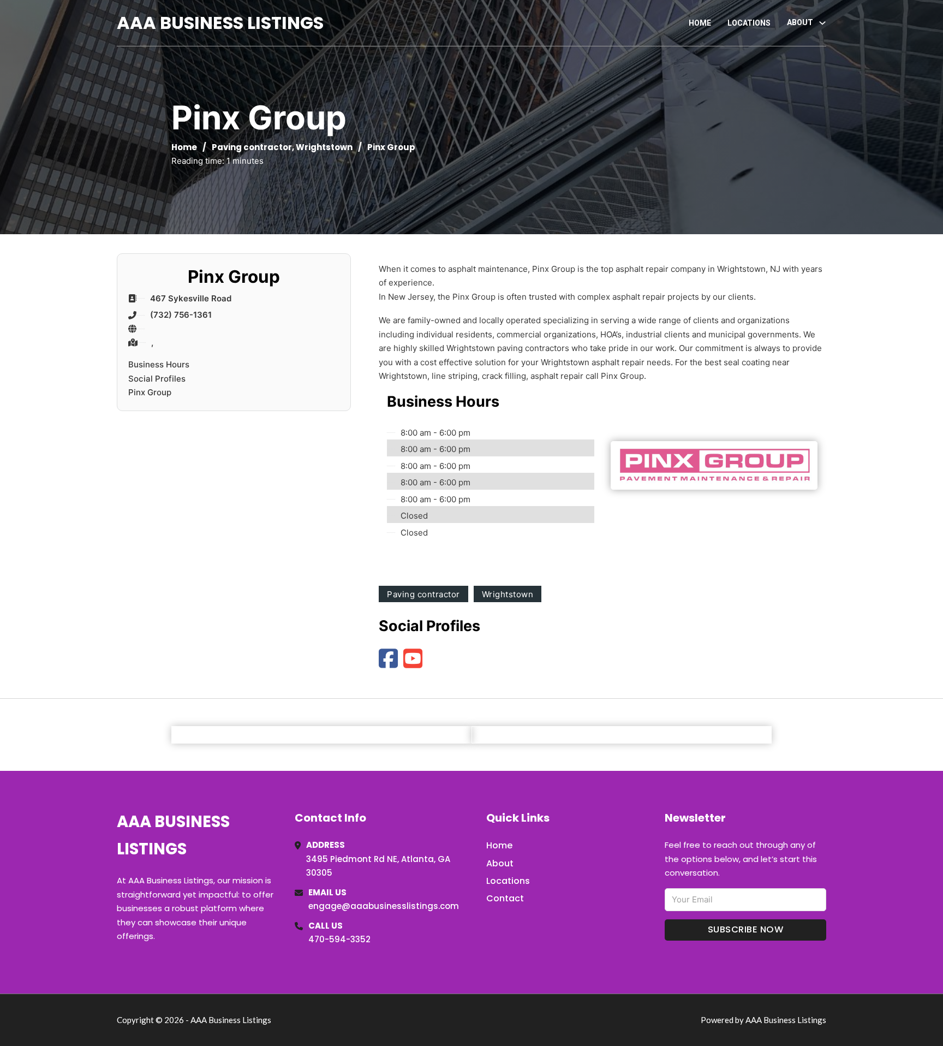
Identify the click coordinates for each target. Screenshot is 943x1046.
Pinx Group (149, 392)
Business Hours (158, 364)
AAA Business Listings (220, 22)
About (500, 863)
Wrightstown (324, 147)
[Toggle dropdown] (822, 23)
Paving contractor (252, 147)
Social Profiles (157, 378)
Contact (505, 898)
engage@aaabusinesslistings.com (383, 906)
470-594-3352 (339, 939)
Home (700, 23)
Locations (749, 23)
